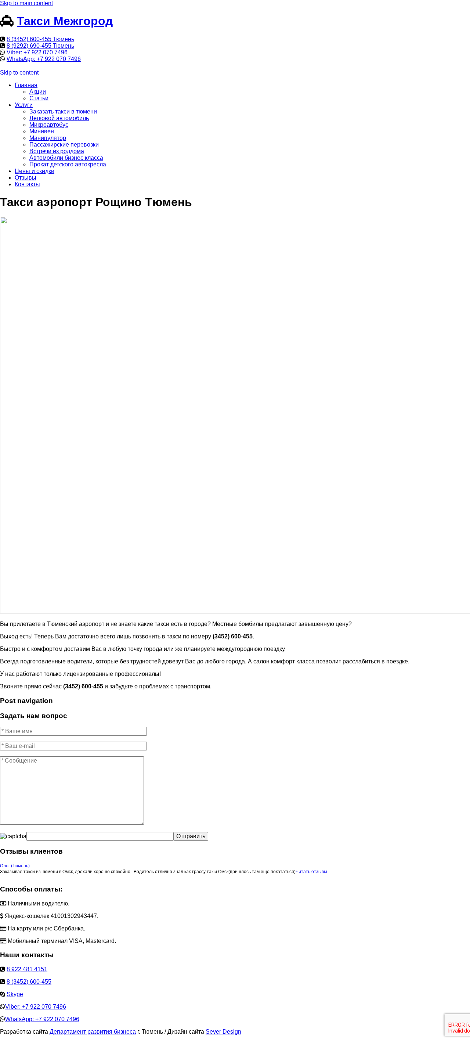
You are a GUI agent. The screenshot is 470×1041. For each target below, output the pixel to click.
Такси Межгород (65, 21)
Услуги (24, 105)
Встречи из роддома (56, 151)
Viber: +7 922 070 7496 (37, 52)
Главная (26, 85)
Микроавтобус (48, 125)
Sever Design (223, 1032)
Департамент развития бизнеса (93, 1032)
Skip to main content (26, 3)
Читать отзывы (311, 871)
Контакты (27, 184)
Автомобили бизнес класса (66, 158)
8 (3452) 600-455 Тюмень (40, 39)
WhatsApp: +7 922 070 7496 (44, 59)
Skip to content (19, 72)
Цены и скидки (34, 171)
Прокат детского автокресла (67, 164)
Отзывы (25, 177)
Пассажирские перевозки (64, 144)
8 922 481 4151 (27, 969)
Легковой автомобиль (59, 118)
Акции (37, 92)
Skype (15, 994)
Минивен (41, 131)
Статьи (38, 98)
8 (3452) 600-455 (29, 982)
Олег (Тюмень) (15, 865)
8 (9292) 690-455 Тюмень (40, 46)
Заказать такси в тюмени (63, 111)
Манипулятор (47, 138)
